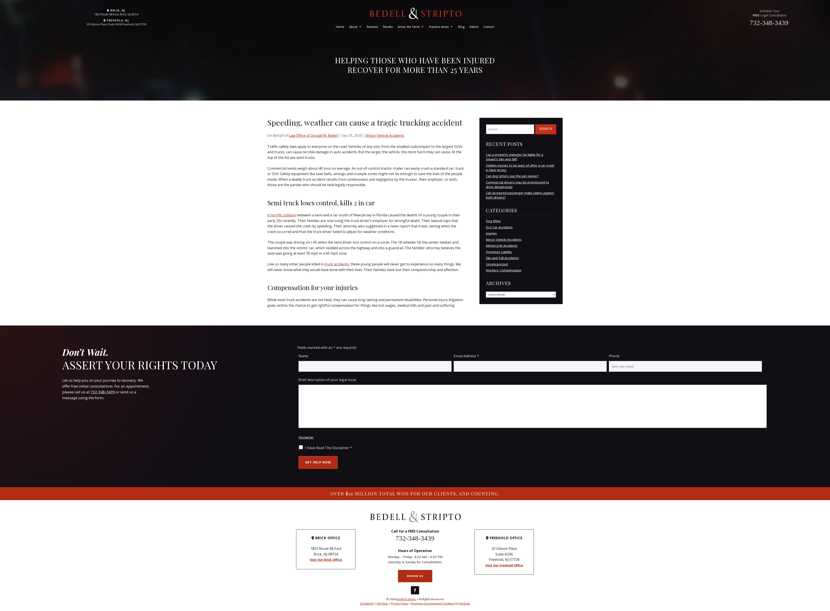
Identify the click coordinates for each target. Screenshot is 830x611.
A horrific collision (281, 215)
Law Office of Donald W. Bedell (313, 135)
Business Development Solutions (433, 603)
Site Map (382, 603)
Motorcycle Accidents (502, 245)
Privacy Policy (400, 603)
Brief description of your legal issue (327, 379)
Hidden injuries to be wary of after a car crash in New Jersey (520, 167)
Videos (474, 27)
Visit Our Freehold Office (504, 565)
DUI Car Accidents (499, 227)
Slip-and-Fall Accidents (502, 258)
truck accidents (337, 264)
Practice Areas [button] (439, 27)
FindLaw (464, 603)
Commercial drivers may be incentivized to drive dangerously (517, 184)
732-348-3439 (769, 23)
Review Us (415, 576)
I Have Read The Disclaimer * (328, 447)
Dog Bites (493, 221)
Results (388, 27)
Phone (614, 356)
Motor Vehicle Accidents (385, 135)
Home (340, 27)
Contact (488, 27)
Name (303, 356)
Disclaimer (306, 437)
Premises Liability (499, 252)
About (353, 27)
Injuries (491, 233)
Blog (461, 27)
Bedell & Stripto (406, 599)
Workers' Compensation (504, 270)
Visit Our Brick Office (326, 560)
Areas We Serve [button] (409, 27)
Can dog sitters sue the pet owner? (512, 176)
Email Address (466, 356)
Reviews (372, 27)
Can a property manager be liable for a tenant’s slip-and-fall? (514, 156)
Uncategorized (497, 264)
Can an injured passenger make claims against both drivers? (520, 195)
